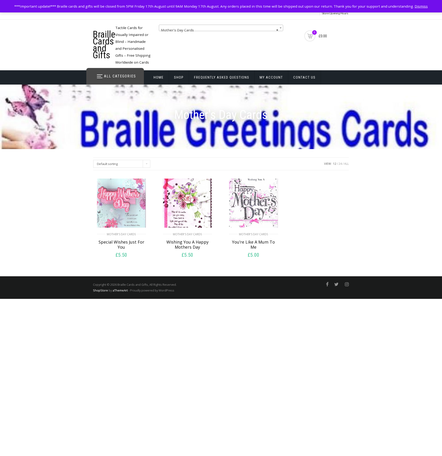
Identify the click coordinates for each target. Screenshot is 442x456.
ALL (346, 164)
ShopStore (100, 290)
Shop (179, 77)
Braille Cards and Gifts (104, 45)
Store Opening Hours (335, 13)
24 (340, 164)
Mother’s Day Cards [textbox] (219, 30)
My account (271, 77)
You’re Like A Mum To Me (253, 244)
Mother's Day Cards (121, 234)
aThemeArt (120, 290)
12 (334, 164)
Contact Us (304, 77)
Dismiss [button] (421, 6)
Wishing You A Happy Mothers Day (187, 244)
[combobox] (221, 28)
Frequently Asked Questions (221, 77)
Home (159, 77)
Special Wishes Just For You (121, 244)
